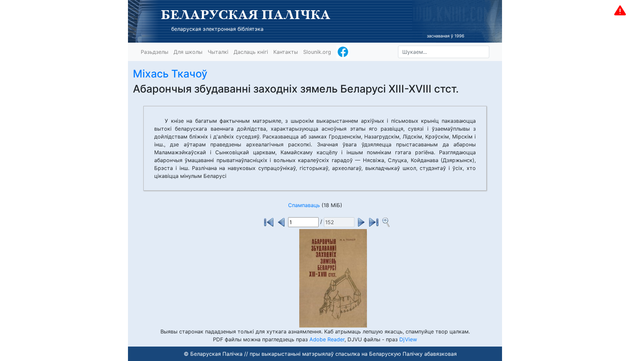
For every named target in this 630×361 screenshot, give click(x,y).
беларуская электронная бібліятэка (217, 29)
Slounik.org (317, 52)
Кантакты (285, 52)
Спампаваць (304, 205)
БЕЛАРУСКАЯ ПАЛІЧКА (245, 14)
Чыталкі (218, 52)
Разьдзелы (154, 52)
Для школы (188, 52)
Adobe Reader (327, 339)
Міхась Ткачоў (170, 73)
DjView (408, 339)
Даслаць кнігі (251, 52)
